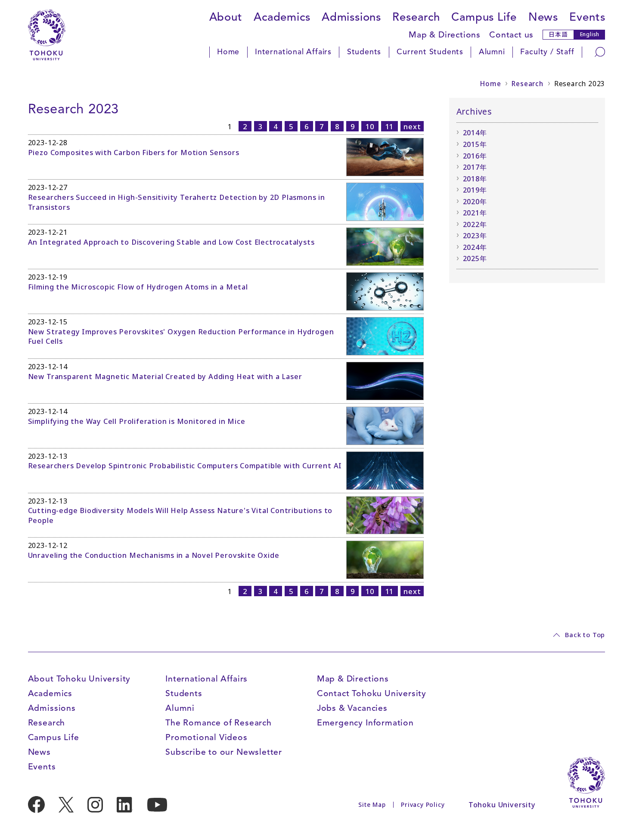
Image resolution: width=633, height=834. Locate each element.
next (412, 126)
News (543, 17)
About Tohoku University (79, 678)
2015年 (475, 144)
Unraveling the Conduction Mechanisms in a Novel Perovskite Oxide (153, 555)
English (590, 34)
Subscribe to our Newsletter (223, 752)
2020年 (475, 201)
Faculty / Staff (547, 51)
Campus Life (484, 17)
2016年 (475, 156)
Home (228, 51)
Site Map (371, 804)
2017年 (475, 167)
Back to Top (585, 634)
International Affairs (293, 51)
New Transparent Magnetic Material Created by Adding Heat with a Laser (165, 376)
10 (370, 126)
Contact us (511, 34)
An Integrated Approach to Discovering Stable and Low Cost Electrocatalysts (171, 242)
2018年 (475, 179)
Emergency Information (365, 722)
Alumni (492, 51)
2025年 (475, 258)
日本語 (558, 34)
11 (389, 126)
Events (587, 17)
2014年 (475, 132)
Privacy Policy (422, 804)
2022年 (475, 224)
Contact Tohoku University (371, 693)
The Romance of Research (218, 722)
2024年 (475, 247)
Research (416, 17)
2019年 (475, 190)
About (225, 17)
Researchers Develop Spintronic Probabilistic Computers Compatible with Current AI (185, 465)
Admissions (351, 17)
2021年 (475, 213)
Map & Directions (445, 34)
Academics (282, 17)
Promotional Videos (206, 737)
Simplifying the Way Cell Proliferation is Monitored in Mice (136, 421)
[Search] (600, 52)
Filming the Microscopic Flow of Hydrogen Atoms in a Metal (138, 287)
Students (364, 51)
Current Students (430, 51)
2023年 (475, 235)
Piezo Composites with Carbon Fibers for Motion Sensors (133, 152)
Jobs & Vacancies (352, 708)
